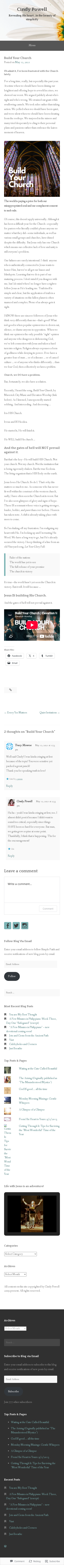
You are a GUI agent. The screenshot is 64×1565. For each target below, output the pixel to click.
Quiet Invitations (48, 712)
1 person (19, 779)
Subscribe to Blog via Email (21, 1356)
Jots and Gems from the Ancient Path (28, 1035)
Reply (9, 786)
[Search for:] (32, 992)
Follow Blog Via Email (18, 941)
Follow (12, 976)
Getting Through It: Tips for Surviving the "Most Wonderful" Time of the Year (39, 1130)
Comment (48, 908)
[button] (24, 1223)
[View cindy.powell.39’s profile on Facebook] (7, 925)
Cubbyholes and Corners (23, 1044)
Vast (11, 1040)
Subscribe (13, 1391)
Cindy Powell (32, 9)
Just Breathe (15, 1048)
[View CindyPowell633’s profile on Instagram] (24, 925)
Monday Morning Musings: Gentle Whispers (35, 1445)
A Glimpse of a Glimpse (32, 1110)
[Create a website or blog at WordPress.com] (5, 1546)
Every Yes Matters (17, 712)
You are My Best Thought (23, 1014)
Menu (32, 45)
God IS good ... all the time (33, 1089)
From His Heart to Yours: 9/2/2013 (38, 1119)
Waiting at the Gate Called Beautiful (38, 1068)
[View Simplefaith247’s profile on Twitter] (16, 925)
